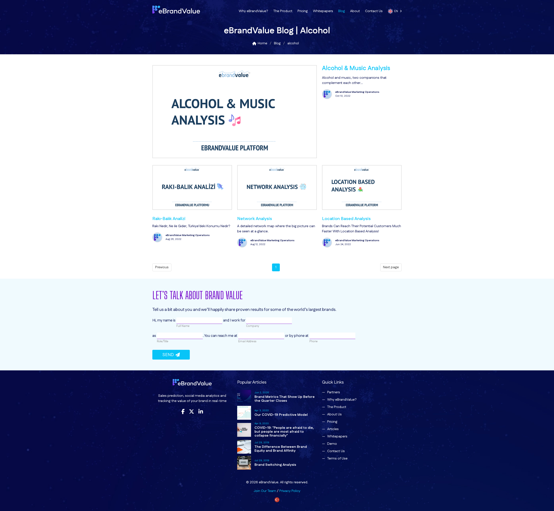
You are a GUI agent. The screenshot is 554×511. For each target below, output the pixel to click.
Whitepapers (323, 11)
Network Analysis (254, 219)
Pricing (303, 11)
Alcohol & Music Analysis (356, 68)
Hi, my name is (164, 320)
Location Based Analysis (346, 219)
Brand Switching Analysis (275, 464)
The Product (282, 11)
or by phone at (296, 335)
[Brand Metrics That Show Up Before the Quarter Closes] (244, 397)
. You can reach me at (220, 335)
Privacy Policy (289, 491)
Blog (341, 11)
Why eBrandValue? (253, 11)
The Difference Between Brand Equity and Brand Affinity (280, 448)
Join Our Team (265, 491)
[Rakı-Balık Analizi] (192, 208)
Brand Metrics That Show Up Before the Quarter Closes (284, 398)
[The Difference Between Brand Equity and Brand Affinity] (244, 447)
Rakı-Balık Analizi (168, 219)
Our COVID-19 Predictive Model (281, 414)
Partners (333, 392)
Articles (333, 429)
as (154, 335)
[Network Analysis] (277, 208)
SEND (169, 355)
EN (397, 11)
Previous (162, 267)
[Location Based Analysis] (362, 208)
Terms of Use (337, 458)
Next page (391, 267)
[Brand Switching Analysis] (244, 463)
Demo (332, 443)
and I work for (234, 320)
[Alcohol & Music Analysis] (234, 157)
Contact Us (374, 11)
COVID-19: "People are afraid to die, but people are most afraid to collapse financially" (284, 431)
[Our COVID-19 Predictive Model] (244, 413)
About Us (334, 414)
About (355, 11)
